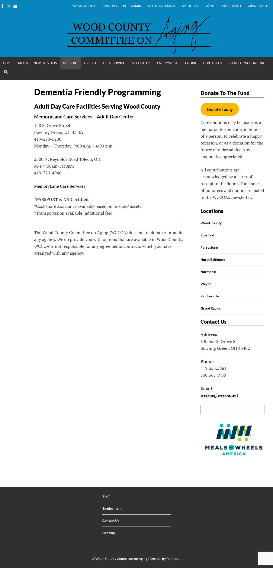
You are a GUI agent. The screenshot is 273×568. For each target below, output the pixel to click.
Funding (190, 63)
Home (7, 63)
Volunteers (141, 63)
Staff (106, 496)
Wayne (211, 5)
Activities (70, 63)
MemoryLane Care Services (59, 186)
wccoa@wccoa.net (219, 395)
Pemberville (232, 5)
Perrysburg (132, 5)
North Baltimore (162, 5)
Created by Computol (165, 558)
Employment (167, 63)
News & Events (45, 63)
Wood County (84, 5)
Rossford (109, 5)
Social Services (114, 63)
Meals (23, 63)
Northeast (191, 5)
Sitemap (108, 533)
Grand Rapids (259, 5)
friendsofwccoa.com (246, 63)
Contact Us (212, 63)
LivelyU (90, 63)
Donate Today (220, 109)
